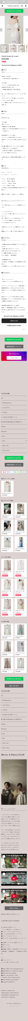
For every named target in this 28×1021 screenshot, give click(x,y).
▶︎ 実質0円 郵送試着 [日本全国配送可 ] (11, 422)
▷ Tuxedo (4, 412)
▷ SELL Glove (5, 450)
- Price (3, 441)
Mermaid (3, 431)
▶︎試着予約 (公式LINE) (14, 11)
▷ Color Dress (5, 407)
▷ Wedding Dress (6, 403)
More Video (14, 908)
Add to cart (14, 321)
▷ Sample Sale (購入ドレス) (9, 417)
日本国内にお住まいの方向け (14, 325)
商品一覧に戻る (14, 686)
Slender (3, 426)
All (2, 398)
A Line (3, 436)
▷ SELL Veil (4, 445)
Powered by (12, 1006)
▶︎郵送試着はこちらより (14, 346)
